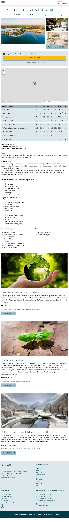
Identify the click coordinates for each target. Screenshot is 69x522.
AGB (57, 514)
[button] (34, 83)
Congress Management (45, 499)
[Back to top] (63, 516)
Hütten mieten (42, 505)
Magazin (4, 499)
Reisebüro (41, 496)
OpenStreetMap (53, 101)
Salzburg (39, 477)
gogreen (28, 309)
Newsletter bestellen (8, 503)
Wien (37, 486)
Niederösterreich (42, 473)
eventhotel (14, 381)
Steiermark (39, 479)
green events (22, 309)
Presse (5, 507)
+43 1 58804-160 (8, 475)
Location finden (6, 494)
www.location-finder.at (9, 478)
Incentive (5, 309)
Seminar (11, 449)
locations (5, 449)
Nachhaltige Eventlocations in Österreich (21, 292)
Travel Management (44, 494)
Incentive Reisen (43, 503)
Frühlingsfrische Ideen (12, 359)
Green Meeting (13, 309)
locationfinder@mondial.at (13, 473)
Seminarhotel (18, 449)
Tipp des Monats (35, 449)
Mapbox (46, 101)
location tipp (26, 449)
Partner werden (6, 496)
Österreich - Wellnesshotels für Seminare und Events (27, 431)
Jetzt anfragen (34, 58)
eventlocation (36, 309)
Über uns (4, 501)
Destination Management (46, 501)
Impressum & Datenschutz (45, 514)
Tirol (37, 481)
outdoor (20, 381)
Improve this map (62, 101)
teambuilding (27, 381)
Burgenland (40, 468)
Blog (2, 505)
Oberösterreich (41, 475)
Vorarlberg (39, 483)
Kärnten (38, 470)
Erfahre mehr (8, 313)
